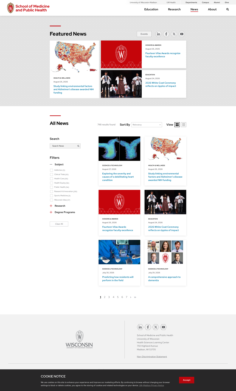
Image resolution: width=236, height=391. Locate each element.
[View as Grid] (177, 124)
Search (227, 9)
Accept (186, 380)
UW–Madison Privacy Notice (151, 385)
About (212, 9)
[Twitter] (174, 34)
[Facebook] (166, 34)
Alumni (217, 2)
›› (135, 297)
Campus (205, 2)
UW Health (171, 2)
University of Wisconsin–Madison (143, 2)
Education (151, 9)
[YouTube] (181, 34)
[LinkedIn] (158, 34)
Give (227, 2)
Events (144, 34)
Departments (191, 2)
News (194, 9)
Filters (54, 158)
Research (174, 9)
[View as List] (183, 124)
